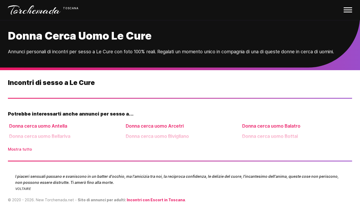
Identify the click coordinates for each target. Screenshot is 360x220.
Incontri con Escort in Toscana (156, 200)
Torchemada (34, 10)
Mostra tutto (20, 149)
